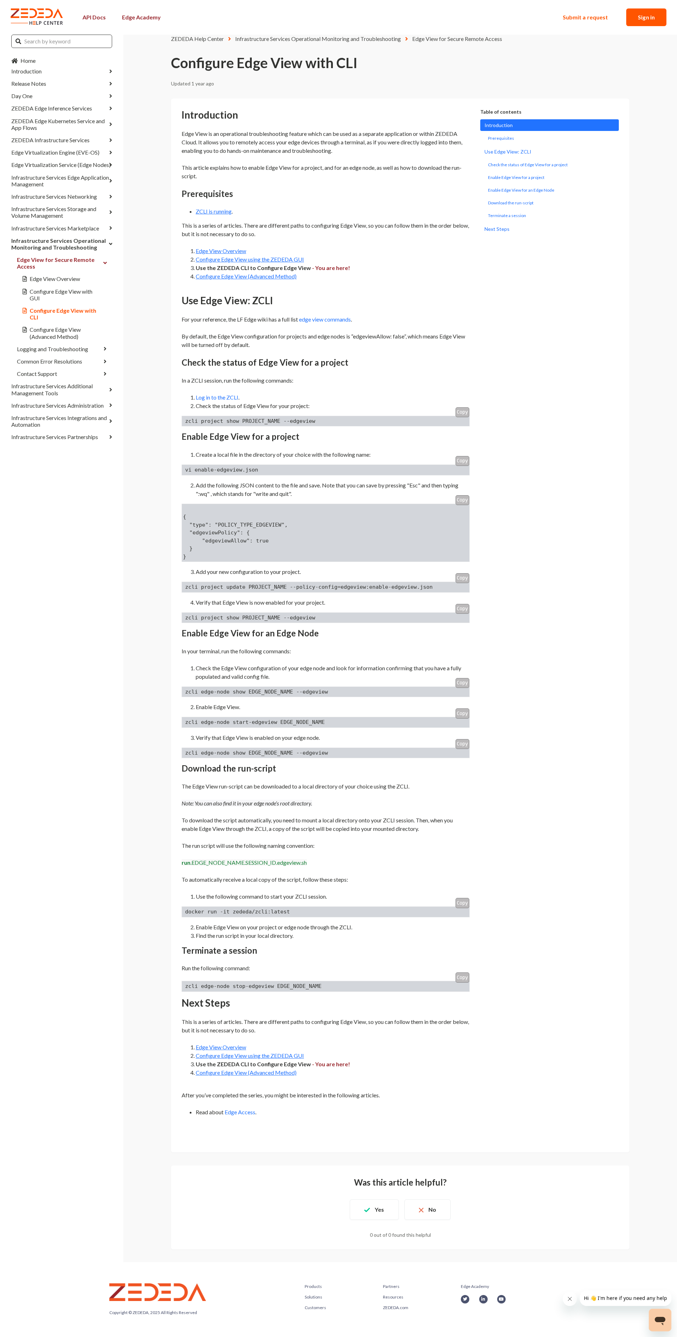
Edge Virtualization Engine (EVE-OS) (55, 152)
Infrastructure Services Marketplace (55, 228)
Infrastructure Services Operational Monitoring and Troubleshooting (58, 244)
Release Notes (28, 83)
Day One (21, 95)
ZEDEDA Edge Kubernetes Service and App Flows (58, 124)
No (432, 1209)
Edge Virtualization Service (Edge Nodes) (61, 165)
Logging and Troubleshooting (52, 349)
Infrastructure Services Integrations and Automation (59, 421)
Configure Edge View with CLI (63, 313)
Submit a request (585, 17)
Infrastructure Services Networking (54, 196)
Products (313, 1286)
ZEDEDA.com (395, 1307)
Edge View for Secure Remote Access (55, 263)
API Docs (94, 17)
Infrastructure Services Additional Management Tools (52, 389)
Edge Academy (141, 17)
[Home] (37, 17)
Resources (393, 1297)
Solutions (313, 1297)
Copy (462, 412)
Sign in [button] (646, 17)
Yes (379, 1209)
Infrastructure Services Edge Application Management (60, 180)
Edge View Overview (55, 279)
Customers (315, 1307)
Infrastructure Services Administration (57, 405)
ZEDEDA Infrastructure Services (50, 140)
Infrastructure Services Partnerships (54, 436)
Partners (391, 1286)
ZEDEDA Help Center (197, 38)
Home (28, 60)
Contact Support (37, 373)
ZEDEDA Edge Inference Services (51, 108)
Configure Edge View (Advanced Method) (55, 333)
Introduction (26, 71)
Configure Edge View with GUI (61, 294)
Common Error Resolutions (49, 361)
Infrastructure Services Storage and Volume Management (53, 212)
